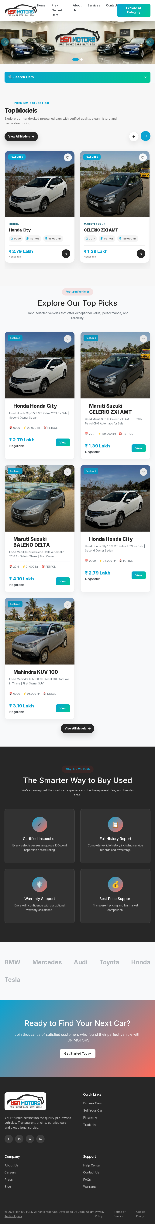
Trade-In (89, 1125)
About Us (11, 1165)
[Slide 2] (81, 59)
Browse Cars (92, 1103)
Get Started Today (77, 1053)
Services (94, 5)
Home (41, 5)
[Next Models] (145, 136)
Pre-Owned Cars (57, 10)
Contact (111, 5)
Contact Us (91, 1172)
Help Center (92, 1165)
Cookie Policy (140, 1214)
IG (40, 1139)
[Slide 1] (75, 59)
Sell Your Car (92, 1110)
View (63, 442)
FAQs (87, 1179)
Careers (10, 1172)
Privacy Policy (99, 1214)
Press (9, 1179)
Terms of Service (120, 1214)
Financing (90, 1117)
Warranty (90, 1186)
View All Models (19, 136)
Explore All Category (134, 10)
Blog (8, 1186)
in (19, 1139)
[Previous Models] (134, 136)
